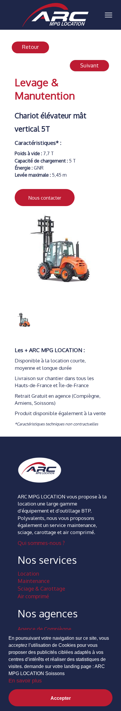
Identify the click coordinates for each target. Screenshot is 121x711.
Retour (30, 47)
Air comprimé (33, 596)
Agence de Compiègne (44, 629)
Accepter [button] (61, 698)
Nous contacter (44, 198)
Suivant (89, 65)
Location (28, 573)
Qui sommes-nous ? (41, 543)
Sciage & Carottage (41, 588)
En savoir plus (25, 681)
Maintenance (34, 581)
